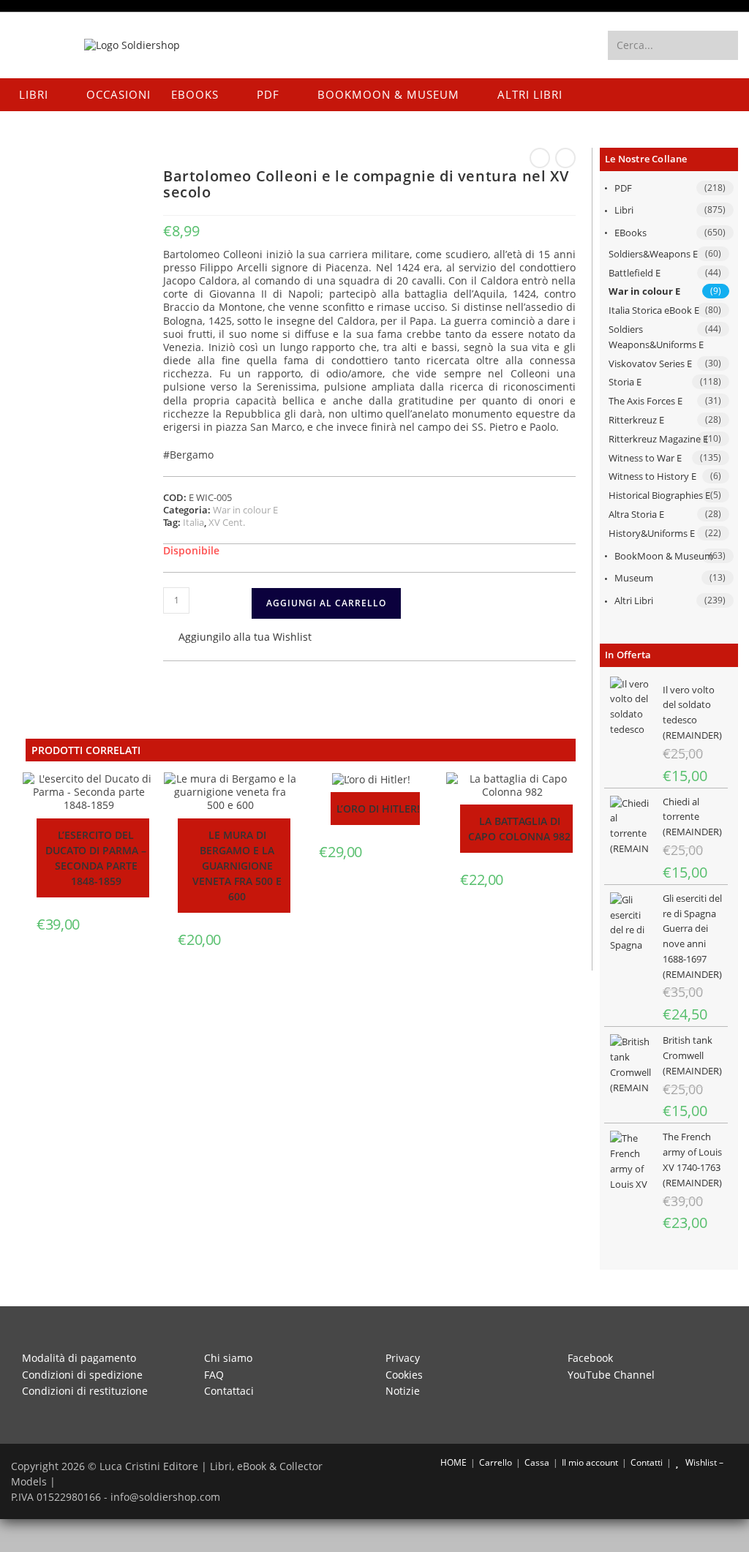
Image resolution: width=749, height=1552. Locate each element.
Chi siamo (228, 1358)
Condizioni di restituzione (85, 1391)
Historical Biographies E (659, 495)
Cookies (404, 1375)
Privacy (402, 1358)
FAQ (214, 1375)
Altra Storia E (636, 514)
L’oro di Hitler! (378, 808)
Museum (633, 577)
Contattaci (229, 1391)
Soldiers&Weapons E (653, 253)
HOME (452, 1462)
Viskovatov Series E (650, 363)
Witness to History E (652, 476)
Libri (623, 209)
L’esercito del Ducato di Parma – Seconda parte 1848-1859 (95, 858)
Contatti (647, 1462)
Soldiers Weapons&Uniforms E (656, 337)
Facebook (590, 1358)
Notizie (402, 1391)
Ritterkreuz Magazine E (658, 438)
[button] (237, 638)
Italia (193, 522)
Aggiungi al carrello (326, 603)
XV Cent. (226, 522)
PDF (623, 188)
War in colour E (644, 291)
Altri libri (633, 600)
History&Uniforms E (652, 533)
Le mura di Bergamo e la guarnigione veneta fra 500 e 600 (237, 865)
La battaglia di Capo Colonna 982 (519, 828)
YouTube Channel (611, 1375)
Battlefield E (634, 272)
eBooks (630, 232)
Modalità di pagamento (79, 1358)
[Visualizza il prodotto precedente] (540, 158)
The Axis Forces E (645, 400)
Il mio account (590, 1462)
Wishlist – (703, 1462)
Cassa (536, 1462)
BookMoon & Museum (663, 555)
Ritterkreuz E (636, 419)
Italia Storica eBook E (654, 310)
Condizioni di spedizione (82, 1375)
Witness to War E (645, 457)
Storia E (625, 381)
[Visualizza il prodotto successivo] (565, 158)
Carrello (495, 1462)
